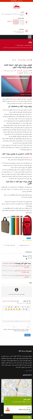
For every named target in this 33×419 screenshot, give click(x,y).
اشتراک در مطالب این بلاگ (24, 60)
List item (6, 307)
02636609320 (16, 21)
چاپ (13, 60)
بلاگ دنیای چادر (26, 71)
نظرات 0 (19, 73)
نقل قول (26, 309)
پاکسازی (24, 309)
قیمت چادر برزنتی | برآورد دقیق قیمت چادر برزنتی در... (8, 245)
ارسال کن (27, 335)
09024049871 (16, 24)
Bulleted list (11, 307)
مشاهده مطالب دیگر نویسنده (9, 263)
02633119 (9, 21)
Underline (23, 307)
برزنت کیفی (28, 157)
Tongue (11, 309)
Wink (6, 309)
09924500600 (16, 22)
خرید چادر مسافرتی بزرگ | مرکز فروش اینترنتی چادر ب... (22, 245)
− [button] (3, 383)
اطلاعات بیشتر (28, 371)
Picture (16, 307)
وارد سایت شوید (6, 301)
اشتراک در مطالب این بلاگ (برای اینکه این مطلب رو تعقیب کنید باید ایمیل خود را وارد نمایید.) (16, 330)
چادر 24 (19, 71)
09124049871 (16, 20)
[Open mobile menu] (30, 37)
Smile (17, 309)
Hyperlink (18, 307)
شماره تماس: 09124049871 (16, 1)
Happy (19, 309)
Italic (25, 307)
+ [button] (3, 381)
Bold (28, 307)
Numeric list (9, 307)
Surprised (14, 309)
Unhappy (9, 309)
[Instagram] (2, 415)
